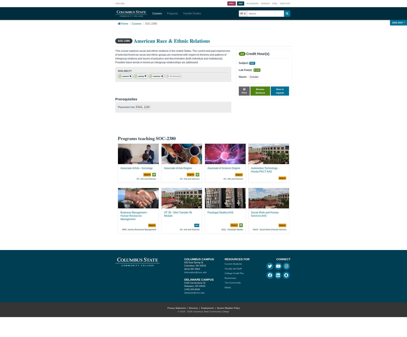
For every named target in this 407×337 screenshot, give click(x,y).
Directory (285, 3)
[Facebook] (270, 275)
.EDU (119, 4)
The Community (233, 282)
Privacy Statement (176, 308)
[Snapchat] (286, 275)
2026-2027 (397, 22)
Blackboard (253, 3)
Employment (207, 308)
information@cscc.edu (195, 272)
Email (274, 3)
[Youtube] (278, 266)
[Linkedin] (278, 275)
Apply (231, 3)
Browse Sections (260, 91)
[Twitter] (270, 266)
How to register (280, 91)
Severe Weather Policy (228, 308)
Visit (240, 3)
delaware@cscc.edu (194, 292)
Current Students (233, 264)
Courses (157, 13)
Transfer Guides (192, 13)
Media (228, 287)
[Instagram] (286, 266)
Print (244, 92)
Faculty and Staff (233, 268)
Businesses (230, 278)
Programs (172, 13)
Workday (265, 3)
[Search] (287, 13)
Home (124, 23)
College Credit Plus (234, 273)
